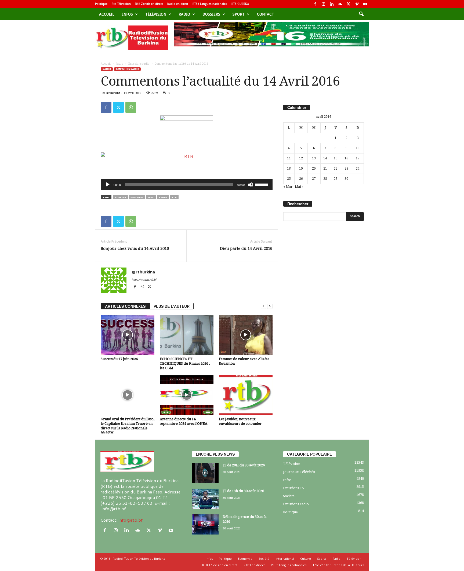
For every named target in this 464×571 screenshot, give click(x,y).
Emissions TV (294, 488)
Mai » (299, 187)
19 (301, 168)
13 (314, 158)
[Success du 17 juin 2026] (127, 335)
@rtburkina (113, 93)
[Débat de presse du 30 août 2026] (205, 524)
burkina (120, 197)
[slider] (262, 184)
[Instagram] (323, 4)
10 (358, 148)
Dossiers (211, 14)
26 (301, 179)
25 (289, 179)
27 (314, 179)
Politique (101, 4)
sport (239, 14)
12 (301, 158)
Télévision (155, 14)
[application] (187, 184)
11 (289, 158)
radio (163, 197)
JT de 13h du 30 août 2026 (243, 491)
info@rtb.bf (130, 520)
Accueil (106, 14)
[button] (361, 14)
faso (151, 197)
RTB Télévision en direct (219, 565)
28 (325, 179)
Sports (321, 559)
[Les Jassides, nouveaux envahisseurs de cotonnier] (246, 395)
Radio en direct (177, 4)
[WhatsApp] (130, 107)
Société (289, 496)
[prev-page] (263, 306)
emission (136, 197)
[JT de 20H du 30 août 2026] (205, 473)
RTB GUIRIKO (240, 4)
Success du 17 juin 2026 (119, 359)
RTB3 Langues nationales (210, 4)
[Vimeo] (357, 4)
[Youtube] (365, 4)
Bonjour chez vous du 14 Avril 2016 (135, 248)
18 (289, 168)
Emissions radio (139, 63)
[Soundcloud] (340, 4)
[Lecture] (107, 184)
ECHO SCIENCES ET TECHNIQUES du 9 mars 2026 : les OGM (185, 363)
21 (325, 168)
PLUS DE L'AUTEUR (172, 306)
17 (358, 158)
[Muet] (250, 184)
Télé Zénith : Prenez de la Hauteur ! (338, 565)
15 (336, 158)
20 (314, 168)
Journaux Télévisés (299, 472)
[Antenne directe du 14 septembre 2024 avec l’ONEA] (186, 395)
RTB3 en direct (254, 565)
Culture (305, 559)
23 (346, 168)
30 (346, 179)
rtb (174, 197)
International (285, 559)
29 (336, 179)
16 (346, 158)
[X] (348, 4)
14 (325, 158)
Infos (127, 14)
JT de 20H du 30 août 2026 (244, 465)
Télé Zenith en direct (149, 4)
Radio (184, 14)
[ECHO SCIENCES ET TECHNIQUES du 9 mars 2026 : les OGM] (186, 335)
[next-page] (270, 306)
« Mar (287, 187)
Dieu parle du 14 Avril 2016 (246, 248)
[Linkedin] (332, 4)
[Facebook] (315, 4)
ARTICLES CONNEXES (125, 306)
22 (336, 168)
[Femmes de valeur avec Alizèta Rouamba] (246, 335)
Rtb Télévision (121, 4)
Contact (265, 14)
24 (358, 168)
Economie (245, 559)
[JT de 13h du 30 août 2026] (205, 499)
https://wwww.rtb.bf (144, 279)
